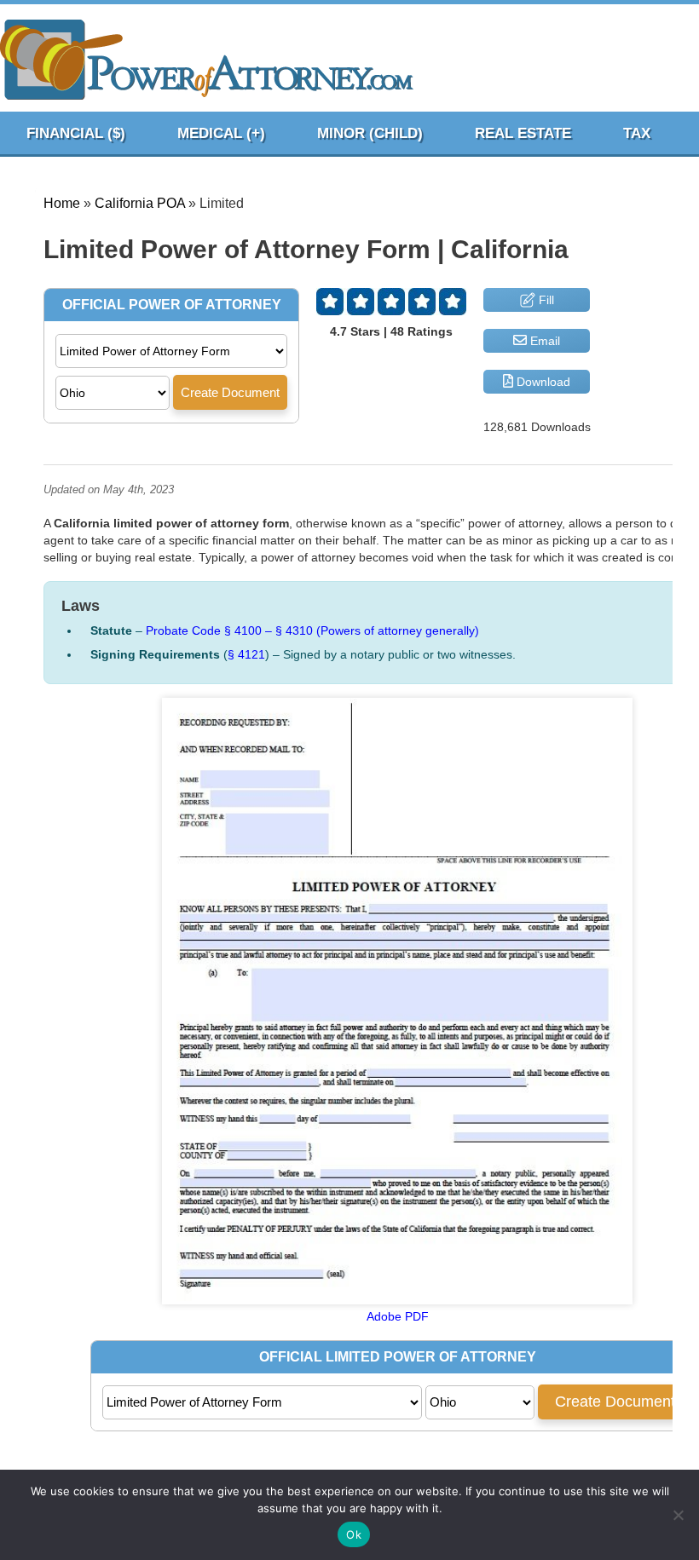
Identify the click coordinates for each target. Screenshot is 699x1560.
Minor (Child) (370, 133)
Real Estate (523, 133)
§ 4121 (246, 654)
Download (541, 382)
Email (543, 341)
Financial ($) (75, 133)
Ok (353, 1534)
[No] (677, 1514)
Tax (636, 133)
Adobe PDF (398, 1316)
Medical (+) (221, 133)
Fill (544, 300)
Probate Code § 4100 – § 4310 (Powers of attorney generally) (312, 630)
